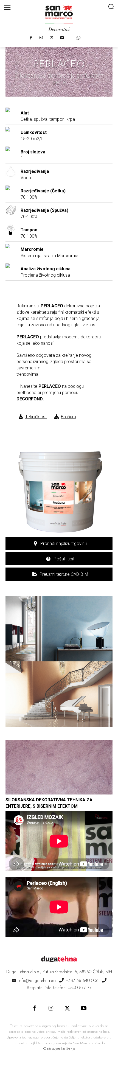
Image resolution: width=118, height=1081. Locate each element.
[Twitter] (51, 38)
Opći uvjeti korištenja (59, 1049)
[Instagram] (41, 38)
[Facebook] (31, 38)
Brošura (68, 416)
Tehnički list (36, 416)
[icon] (78, 37)
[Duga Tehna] (59, 18)
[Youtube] (62, 38)
